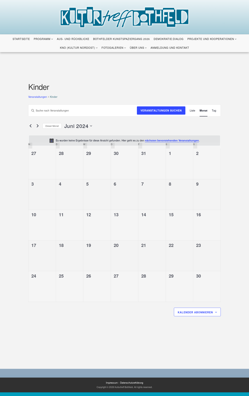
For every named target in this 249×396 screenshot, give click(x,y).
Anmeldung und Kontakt (170, 47)
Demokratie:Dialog (169, 39)
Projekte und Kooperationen (210, 39)
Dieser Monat (52, 125)
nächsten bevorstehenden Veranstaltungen (172, 140)
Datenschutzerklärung (131, 382)
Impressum (112, 382)
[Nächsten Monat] (37, 126)
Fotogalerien (112, 47)
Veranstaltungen (37, 97)
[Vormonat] (30, 126)
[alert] (124, 140)
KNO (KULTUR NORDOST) (77, 47)
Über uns (137, 47)
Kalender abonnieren (195, 312)
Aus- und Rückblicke (73, 39)
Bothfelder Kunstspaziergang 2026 (121, 39)
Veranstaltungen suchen (161, 110)
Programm (42, 39)
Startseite (21, 39)
